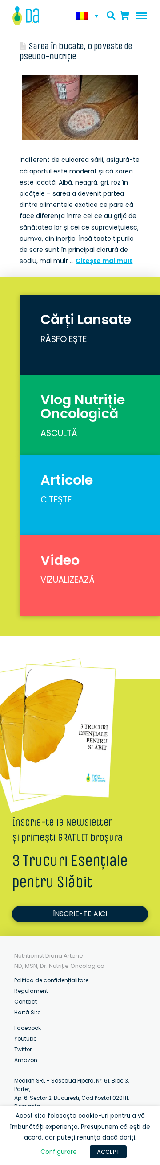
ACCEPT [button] (108, 1152)
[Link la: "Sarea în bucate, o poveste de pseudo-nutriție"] (79, 107)
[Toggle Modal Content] (111, 16)
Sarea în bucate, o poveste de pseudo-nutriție (76, 51)
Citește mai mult (104, 260)
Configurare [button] (58, 1152)
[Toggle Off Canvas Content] (139, 15)
